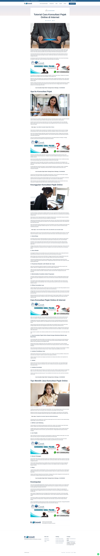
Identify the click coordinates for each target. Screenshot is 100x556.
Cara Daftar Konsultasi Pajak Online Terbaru (45, 127)
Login (72, 552)
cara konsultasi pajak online (39, 484)
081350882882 (62, 87)
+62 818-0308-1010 (72, 538)
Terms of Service (68, 552)
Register (75, 552)
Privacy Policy (63, 552)
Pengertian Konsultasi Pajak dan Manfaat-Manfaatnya (47, 416)
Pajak (54, 20)
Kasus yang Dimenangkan (44, 3)
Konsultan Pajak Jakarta (59, 538)
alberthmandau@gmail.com (71, 541)
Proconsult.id (55, 497)
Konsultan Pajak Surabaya (60, 540)
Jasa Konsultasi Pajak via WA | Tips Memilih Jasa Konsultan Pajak (49, 229)
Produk (65, 3)
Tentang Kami (52, 3)
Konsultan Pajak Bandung (60, 541)
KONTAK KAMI (72, 3)
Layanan (60, 3)
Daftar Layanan (46, 540)
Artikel (56, 3)
